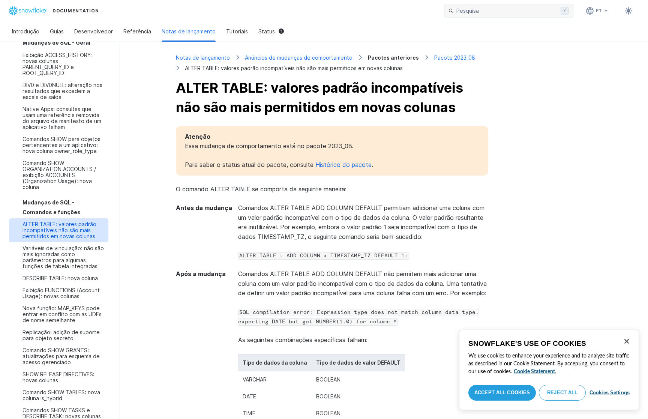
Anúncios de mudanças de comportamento (298, 57)
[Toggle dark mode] (628, 10)
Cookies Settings (610, 392)
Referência (137, 31)
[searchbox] (507, 11)
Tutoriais (237, 31)
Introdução (25, 31)
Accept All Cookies (502, 392)
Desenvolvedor (93, 31)
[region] (549, 370)
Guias (57, 31)
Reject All (562, 392)
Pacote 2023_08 (454, 57)
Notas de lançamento (189, 31)
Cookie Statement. (535, 371)
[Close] (626, 341)
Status (266, 31)
